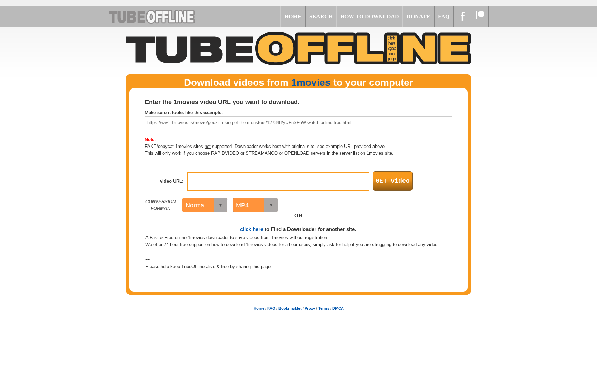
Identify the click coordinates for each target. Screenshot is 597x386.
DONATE (418, 16)
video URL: (171, 181)
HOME (293, 16)
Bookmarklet (290, 308)
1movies (311, 82)
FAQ (443, 16)
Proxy (310, 308)
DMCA (338, 308)
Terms (323, 308)
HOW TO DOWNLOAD (369, 16)
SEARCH (321, 16)
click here (251, 229)
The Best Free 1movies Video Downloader (160, 16)
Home (259, 308)
